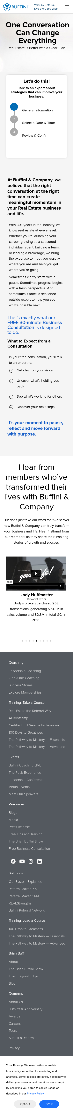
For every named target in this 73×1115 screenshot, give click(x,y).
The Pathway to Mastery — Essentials (37, 740)
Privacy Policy (35, 1093)
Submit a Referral (21, 1038)
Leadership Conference (26, 780)
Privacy (14, 1048)
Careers (15, 1023)
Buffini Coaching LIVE (25, 765)
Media (13, 820)
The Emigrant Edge (23, 976)
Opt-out (25, 1104)
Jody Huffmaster (36, 595)
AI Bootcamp (18, 718)
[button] (22, 641)
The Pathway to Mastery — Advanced (37, 747)
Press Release (19, 827)
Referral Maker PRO (24, 889)
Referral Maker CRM (24, 896)
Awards (14, 1016)
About (13, 962)
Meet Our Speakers (23, 794)
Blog (12, 983)
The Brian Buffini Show (26, 841)
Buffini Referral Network (27, 910)
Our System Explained (25, 882)
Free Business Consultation (29, 849)
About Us (16, 1002)
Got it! (49, 1104)
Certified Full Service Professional (34, 725)
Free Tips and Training (25, 834)
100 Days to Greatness (26, 732)
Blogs (13, 813)
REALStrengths (20, 903)
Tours (13, 1031)
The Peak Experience (25, 772)
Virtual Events (19, 787)
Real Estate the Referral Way (30, 711)
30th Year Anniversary (25, 1009)
